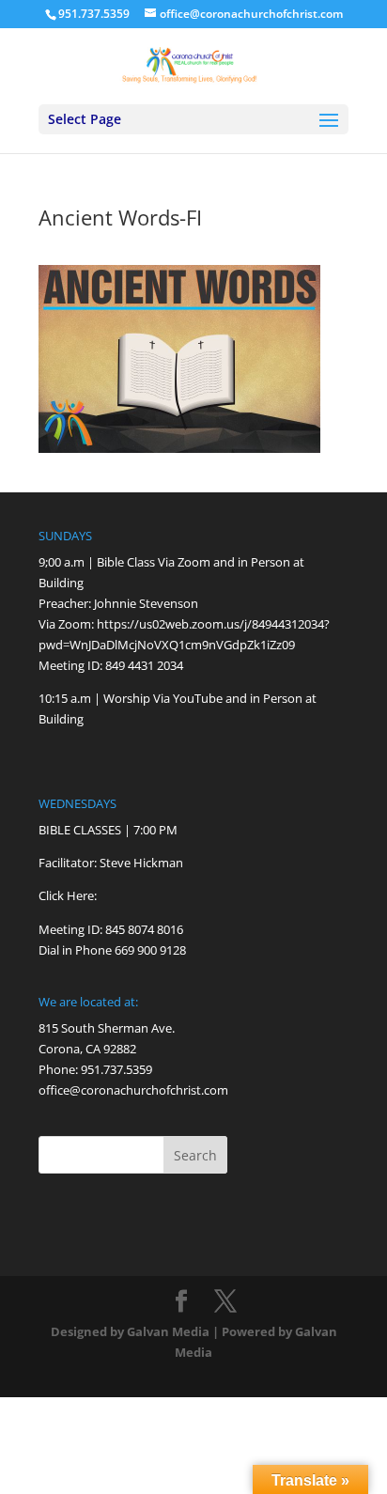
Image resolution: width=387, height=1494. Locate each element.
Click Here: (68, 895)
